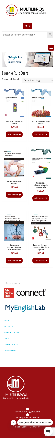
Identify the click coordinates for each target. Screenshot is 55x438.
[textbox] (27, 283)
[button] (51, 48)
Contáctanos (10, 350)
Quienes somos (11, 344)
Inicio (6, 320)
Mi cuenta (8, 326)
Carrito (7, 338)
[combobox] (27, 283)
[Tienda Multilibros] (27, 66)
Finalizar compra (11, 332)
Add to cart (13, 134)
